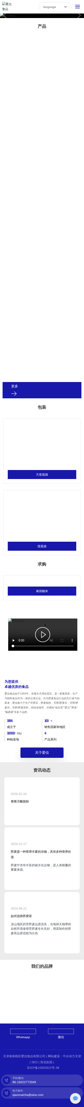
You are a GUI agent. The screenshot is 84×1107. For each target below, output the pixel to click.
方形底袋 (42, 474)
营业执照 (46, 1062)
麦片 (42, 218)
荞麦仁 (42, 304)
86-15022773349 (24, 1082)
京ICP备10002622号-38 (43, 1067)
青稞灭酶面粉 (20, 801)
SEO (34, 1062)
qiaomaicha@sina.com (28, 1094)
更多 (14, 386)
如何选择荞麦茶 (21, 916)
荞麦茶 (42, 132)
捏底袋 (42, 546)
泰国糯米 (42, 591)
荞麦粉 (42, 46)
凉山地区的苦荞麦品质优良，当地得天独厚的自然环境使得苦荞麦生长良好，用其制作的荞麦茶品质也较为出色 (41, 928)
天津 (78, 1056)
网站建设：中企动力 (61, 1056)
